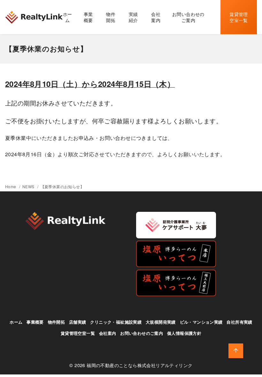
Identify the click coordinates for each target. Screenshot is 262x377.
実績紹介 (133, 17)
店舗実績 (77, 322)
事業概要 (88, 17)
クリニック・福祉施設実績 (116, 322)
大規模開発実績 (161, 322)
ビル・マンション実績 (201, 322)
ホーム (67, 17)
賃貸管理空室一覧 (238, 17)
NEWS (28, 186)
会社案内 (155, 17)
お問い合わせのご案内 (188, 17)
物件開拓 (110, 17)
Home (11, 186)
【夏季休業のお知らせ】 (62, 186)
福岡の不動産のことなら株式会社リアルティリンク (139, 365)
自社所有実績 (239, 322)
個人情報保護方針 (184, 333)
